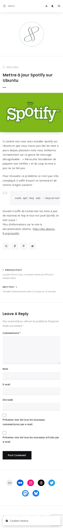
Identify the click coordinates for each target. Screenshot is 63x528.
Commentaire (12, 333)
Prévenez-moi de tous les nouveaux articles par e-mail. (31, 440)
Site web (8, 399)
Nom (5, 368)
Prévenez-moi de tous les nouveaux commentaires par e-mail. (24, 422)
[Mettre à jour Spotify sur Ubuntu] (31, 112)
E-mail (6, 384)
